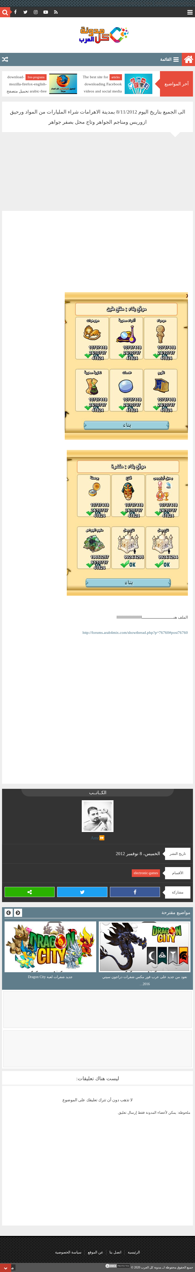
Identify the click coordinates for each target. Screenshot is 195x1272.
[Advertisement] (97, 175)
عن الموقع (95, 1252)
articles (40, 77)
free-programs (111, 77)
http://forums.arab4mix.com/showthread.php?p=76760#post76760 (135, 633)
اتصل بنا (115, 1252)
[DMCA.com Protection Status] (117, 1267)
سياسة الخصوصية (68, 1252)
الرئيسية (134, 1252)
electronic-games (146, 873)
